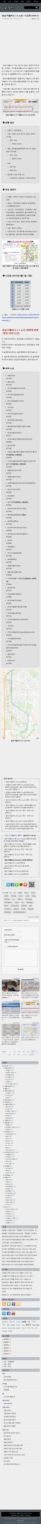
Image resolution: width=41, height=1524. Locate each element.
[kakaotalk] (21, 886)
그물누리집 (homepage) (11, 940)
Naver (20, 892)
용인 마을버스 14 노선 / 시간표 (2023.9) (19, 821)
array (13, 1325)
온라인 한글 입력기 (10, 1420)
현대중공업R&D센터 (19, 912)
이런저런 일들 (11, 1159)
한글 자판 (9, 1068)
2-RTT (34, 1322)
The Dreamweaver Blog (24, 1518)
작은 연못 (7, 1461)
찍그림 (8, 1166)
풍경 (8, 1170)
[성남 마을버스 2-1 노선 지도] (20, 738)
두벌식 (9, 1070)
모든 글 (7, 1066)
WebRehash (20, 1520)
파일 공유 (10, 1150)
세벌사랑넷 (7, 1439)
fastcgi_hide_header (14, 1328)
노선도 (27, 896)
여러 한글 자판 (12, 1084)
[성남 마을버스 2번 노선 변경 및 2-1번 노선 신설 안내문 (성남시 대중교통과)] (20, 264)
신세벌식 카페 (8, 1458)
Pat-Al (34, 1522)
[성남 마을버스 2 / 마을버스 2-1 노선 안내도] (20, 113)
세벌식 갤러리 (8, 1442)
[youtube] (13, 1315)
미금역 (17, 902)
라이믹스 (8, 1102)
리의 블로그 (7, 1436)
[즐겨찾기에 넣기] (18, 1306)
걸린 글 (31, 917)
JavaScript (10, 1113)
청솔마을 (30, 909)
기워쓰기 (10, 1093)
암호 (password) (9, 935)
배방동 (10, 1331)
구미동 (33, 892)
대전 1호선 (10, 1202)
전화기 (9, 1129)
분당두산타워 (15, 905)
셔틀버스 (10, 1223)
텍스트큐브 (9, 1091)
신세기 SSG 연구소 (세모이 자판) (14, 1455)
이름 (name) (8, 930)
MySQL (9, 1118)
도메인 (9, 1109)
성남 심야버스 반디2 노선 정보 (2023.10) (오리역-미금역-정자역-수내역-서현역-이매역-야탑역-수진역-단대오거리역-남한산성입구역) (21, 826)
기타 (8, 1204)
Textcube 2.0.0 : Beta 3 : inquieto (20, 1515)
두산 (13, 899)
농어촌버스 (10, 1220)
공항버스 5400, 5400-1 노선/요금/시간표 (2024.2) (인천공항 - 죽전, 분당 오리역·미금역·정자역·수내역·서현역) (21, 795)
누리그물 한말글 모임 (10, 1386)
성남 (30, 905)
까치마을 (13, 896)
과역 (36, 1328)
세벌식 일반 (11, 1072)
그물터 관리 (9, 1104)
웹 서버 (9, 1107)
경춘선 (9, 1189)
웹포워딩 (5, 1322)
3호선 (8, 1182)
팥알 (38, 18)
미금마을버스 (8, 902)
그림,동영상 (11, 1134)
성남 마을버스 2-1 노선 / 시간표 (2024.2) (20, 15)
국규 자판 (30, 1328)
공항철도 (10, 1191)
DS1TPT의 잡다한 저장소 (12, 1433)
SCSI (3, 1325)
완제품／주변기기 (13, 1127)
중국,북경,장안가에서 (10, 1380)
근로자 (24, 1328)
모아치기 (9, 1079)
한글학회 (6, 1390)
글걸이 (19, 1513)
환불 (8, 1325)
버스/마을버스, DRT (7, 18)
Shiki (19, 1522)
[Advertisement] (20, 42)
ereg (23, 1325)
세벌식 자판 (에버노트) (11, 1451)
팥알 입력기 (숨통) (9, 1426)
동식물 (9, 1168)
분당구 (6, 905)
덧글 (37, 917)
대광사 (34, 896)
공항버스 (10, 1214)
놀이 (8, 1136)
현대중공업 (7, 912)
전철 (7, 1177)
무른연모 (9, 1132)
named (4, 1328)
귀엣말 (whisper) (12, 946)
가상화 (18, 1325)
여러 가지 (10, 1173)
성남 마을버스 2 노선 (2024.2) (16, 782)
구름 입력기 (7, 1410)
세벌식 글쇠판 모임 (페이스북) (13, 1445)
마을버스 (20, 899)
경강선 (9, 1184)
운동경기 (10, 1157)
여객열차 (9, 1175)
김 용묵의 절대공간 (10, 1416)
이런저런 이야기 (11, 1152)
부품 (8, 1125)
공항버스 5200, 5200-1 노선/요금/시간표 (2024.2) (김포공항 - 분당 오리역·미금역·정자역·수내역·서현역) (20, 787)
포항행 (24, 1322)
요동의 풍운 (7, 1377)
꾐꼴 (29, 1322)
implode (4, 1331)
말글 (7, 1088)
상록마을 (24, 905)
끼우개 (9, 1095)
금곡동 (6, 896)
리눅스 (9, 1143)
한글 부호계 (9, 1086)
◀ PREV (4, 1051)
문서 (8, 1138)
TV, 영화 (10, 1163)
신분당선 (16, 909)
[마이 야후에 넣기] (13, 1306)
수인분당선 (7, 909)
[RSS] (4, 1306)
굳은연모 (9, 1122)
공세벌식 (10, 1075)
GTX (8, 1198)
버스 (7, 835)
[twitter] (4, 1315)
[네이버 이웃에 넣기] (8, 1306)
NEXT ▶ (31, 1054)
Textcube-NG (8, 1403)
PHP (8, 1116)
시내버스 (10, 1216)
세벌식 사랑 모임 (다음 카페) (13, 1448)
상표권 (18, 1322)
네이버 (21, 896)
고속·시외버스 (11, 1209)
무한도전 (12, 1322)
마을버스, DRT (15, 835)
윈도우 (9, 1141)
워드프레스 (9, 1100)
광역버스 (9, 1211)
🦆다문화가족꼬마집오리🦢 (12, 1464)
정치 (8, 1161)
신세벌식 (10, 1077)
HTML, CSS (11, 1111)
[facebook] (8, 1315)
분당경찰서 (30, 902)
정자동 (23, 909)
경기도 (26, 892)
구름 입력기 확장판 (10, 1413)
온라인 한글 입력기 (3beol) (12, 1423)
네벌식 (9, 1081)
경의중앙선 (10, 1186)
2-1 (15, 892)
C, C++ (9, 1145)
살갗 (8, 1097)
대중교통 (7, 899)
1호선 (9, 1179)
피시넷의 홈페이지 (9, 1397)
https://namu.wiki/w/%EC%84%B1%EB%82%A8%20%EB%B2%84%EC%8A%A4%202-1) (20, 317)
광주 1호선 (10, 1200)
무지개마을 (28, 899)
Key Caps (36, 1325)
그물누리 (9, 1120)
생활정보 (10, 1154)
